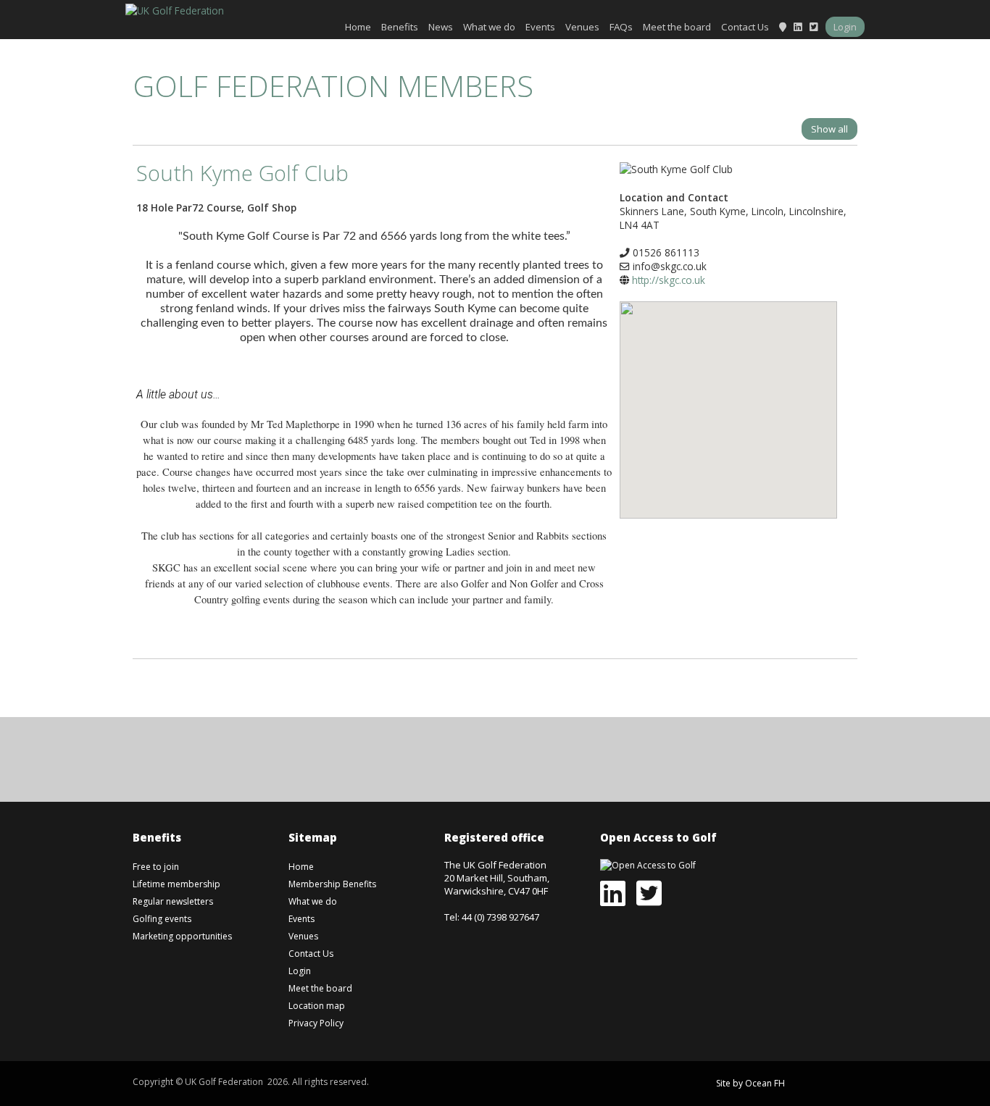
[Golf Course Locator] (782, 27)
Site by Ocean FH (750, 1083)
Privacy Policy (316, 1023)
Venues (582, 26)
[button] (728, 399)
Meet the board (677, 26)
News (440, 26)
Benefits (399, 26)
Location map (316, 1006)
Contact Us (745, 26)
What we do (489, 26)
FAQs (621, 26)
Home (358, 26)
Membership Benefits (332, 884)
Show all (829, 128)
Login (845, 26)
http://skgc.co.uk (668, 280)
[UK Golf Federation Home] (174, 9)
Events (540, 26)
